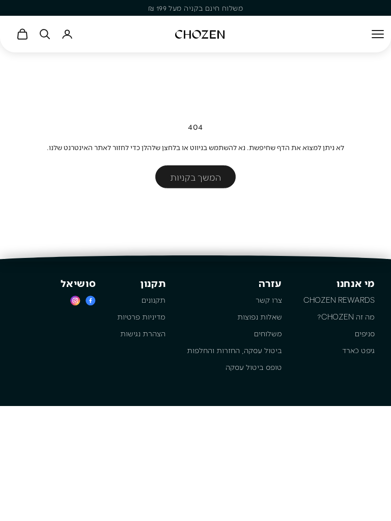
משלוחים (268, 333)
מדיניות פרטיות (141, 316)
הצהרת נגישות (142, 333)
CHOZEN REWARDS (339, 299)
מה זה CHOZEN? (346, 316)
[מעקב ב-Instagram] (75, 300)
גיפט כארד (358, 350)
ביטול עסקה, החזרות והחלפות (234, 350)
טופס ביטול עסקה (254, 366)
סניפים (365, 333)
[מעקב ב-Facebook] (91, 300)
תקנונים (153, 299)
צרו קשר (269, 299)
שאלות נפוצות (259, 316)
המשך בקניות (195, 177)
